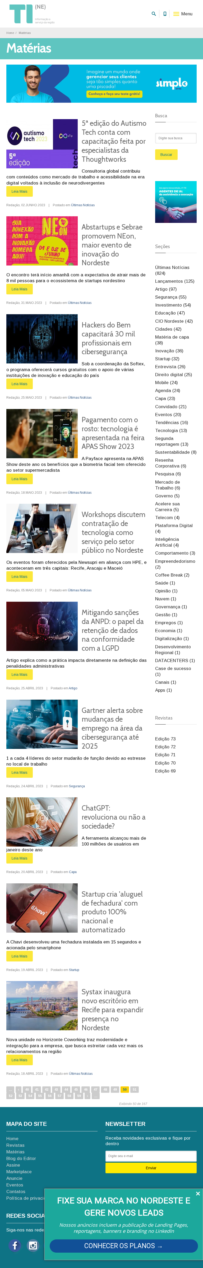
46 (85, 1089)
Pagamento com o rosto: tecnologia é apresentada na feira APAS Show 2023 (113, 433)
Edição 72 (165, 746)
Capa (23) (165, 398)
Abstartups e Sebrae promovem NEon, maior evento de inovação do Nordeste (112, 245)
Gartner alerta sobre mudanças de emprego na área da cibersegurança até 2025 (112, 728)
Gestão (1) (166, 614)
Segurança (77, 786)
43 (56, 1089)
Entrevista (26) (170, 366)
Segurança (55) (171, 297)
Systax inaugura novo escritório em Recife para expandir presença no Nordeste (113, 1009)
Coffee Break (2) (172, 575)
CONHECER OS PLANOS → (123, 1246)
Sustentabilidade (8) (176, 452)
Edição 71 (165, 754)
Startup (74, 970)
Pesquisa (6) (168, 473)
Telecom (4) (167, 517)
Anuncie (14, 1178)
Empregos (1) (169, 622)
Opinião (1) (166, 590)
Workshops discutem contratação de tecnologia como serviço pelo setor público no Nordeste (113, 532)
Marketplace (19, 1171)
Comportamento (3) (175, 553)
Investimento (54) (173, 305)
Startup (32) (167, 358)
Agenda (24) (167, 390)
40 (27, 1089)
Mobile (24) (166, 382)
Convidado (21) (171, 406)
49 (115, 1089)
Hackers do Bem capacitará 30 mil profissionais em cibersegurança (108, 338)
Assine (13, 1165)
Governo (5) (167, 495)
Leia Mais (19, 191)
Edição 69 (165, 771)
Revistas (15, 1145)
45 (76, 1089)
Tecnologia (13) (171, 430)
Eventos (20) (168, 414)
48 (105, 1089)
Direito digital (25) (173, 374)
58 (69, 1096)
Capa (73, 872)
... (10, 1089)
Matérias (15, 1151)
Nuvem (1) (165, 598)
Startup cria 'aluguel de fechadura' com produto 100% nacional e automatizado (112, 912)
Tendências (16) (171, 422)
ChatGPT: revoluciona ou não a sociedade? (114, 817)
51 (134, 1089)
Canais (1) (165, 682)
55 (40, 1096)
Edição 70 (165, 763)
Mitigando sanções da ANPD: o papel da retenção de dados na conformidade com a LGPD (113, 630)
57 (59, 1096)
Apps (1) (163, 690)
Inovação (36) (169, 350)
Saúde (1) (165, 583)
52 (10, 1096)
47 (95, 1089)
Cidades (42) (168, 329)
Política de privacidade (30, 1198)
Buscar (166, 154)
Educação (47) (170, 313)
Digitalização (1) (172, 638)
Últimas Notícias (83, 205)
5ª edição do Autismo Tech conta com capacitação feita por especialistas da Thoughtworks (114, 141)
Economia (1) (168, 630)
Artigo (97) (166, 289)
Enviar (151, 1168)
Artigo (73, 688)
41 (37, 1089)
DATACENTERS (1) (175, 660)
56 (50, 1096)
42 (46, 1089)
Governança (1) (171, 606)
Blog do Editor (21, 1158)
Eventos (14, 1185)
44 (66, 1089)
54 (30, 1096)
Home (10, 32)
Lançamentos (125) (175, 281)
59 (79, 1096)
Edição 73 (165, 738)
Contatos (15, 1191)
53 (20, 1096)
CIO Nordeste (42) (174, 321)
